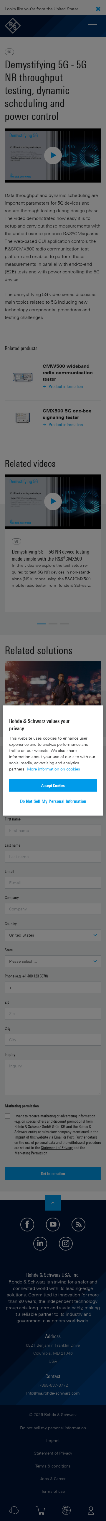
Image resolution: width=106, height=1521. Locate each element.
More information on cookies (53, 768)
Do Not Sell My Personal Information (53, 801)
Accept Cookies (53, 785)
